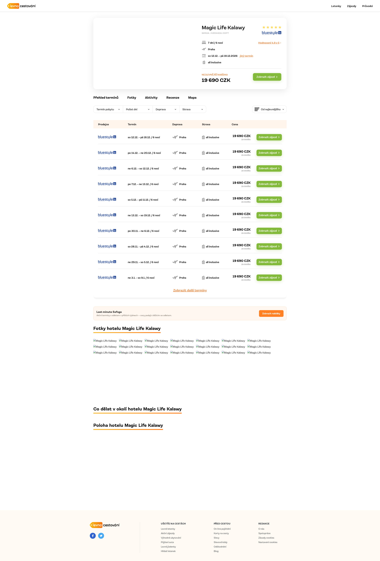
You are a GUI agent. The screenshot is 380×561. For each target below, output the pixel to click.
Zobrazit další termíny (190, 290)
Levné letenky (168, 528)
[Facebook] (93, 536)
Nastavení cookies (267, 542)
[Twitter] (101, 536)
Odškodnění (220, 546)
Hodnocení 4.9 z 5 (268, 42)
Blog (216, 551)
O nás (261, 528)
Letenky (336, 6)
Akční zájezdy (168, 533)
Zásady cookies (266, 537)
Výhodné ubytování (171, 537)
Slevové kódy (220, 542)
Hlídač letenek (168, 551)
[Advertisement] (182, 380)
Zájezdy (351, 6)
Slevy (216, 537)
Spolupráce (264, 533)
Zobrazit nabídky (271, 313)
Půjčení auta (167, 542)
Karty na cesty (221, 533)
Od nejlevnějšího (271, 109)
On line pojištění (222, 528)
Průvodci (367, 6)
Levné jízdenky (168, 546)
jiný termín (246, 55)
